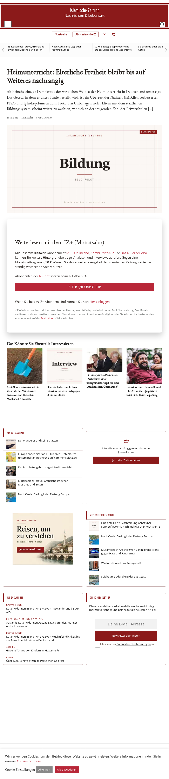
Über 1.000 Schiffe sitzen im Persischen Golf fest (35, 661)
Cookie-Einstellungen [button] (20, 769)
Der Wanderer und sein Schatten (38, 440)
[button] (162, 24)
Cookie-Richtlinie (29, 761)
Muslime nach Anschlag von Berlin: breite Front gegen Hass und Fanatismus (130, 551)
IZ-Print (44, 276)
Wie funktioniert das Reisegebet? (121, 563)
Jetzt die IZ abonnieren (126, 460)
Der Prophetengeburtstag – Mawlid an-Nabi (45, 467)
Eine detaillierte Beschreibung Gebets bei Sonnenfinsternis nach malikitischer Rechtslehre (130, 524)
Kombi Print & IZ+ (103, 253)
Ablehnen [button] (44, 769)
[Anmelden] (104, 34)
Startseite (61, 34)
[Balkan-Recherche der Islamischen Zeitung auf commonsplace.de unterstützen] (43, 563)
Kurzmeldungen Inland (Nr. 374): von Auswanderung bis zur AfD (42, 610)
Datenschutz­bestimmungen (133, 644)
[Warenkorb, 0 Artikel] (113, 34)
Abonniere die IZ (86, 34)
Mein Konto (48, 318)
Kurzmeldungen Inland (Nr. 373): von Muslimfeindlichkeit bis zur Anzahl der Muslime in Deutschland (43, 638)
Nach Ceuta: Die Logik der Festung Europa (66, 48)
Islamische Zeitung (85, 10)
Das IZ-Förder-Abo (134, 253)
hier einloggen (99, 302)
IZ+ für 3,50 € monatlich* (84, 287)
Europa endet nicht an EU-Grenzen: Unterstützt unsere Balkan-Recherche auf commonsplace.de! (47, 455)
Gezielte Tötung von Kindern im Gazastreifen (33, 650)
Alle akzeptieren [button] (66, 769)
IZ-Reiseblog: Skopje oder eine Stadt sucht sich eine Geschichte (113, 48)
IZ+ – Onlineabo (77, 253)
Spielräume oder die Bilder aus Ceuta (123, 576)
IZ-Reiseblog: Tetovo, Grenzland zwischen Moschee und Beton (26, 48)
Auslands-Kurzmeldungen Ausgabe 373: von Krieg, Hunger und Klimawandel (41, 624)
